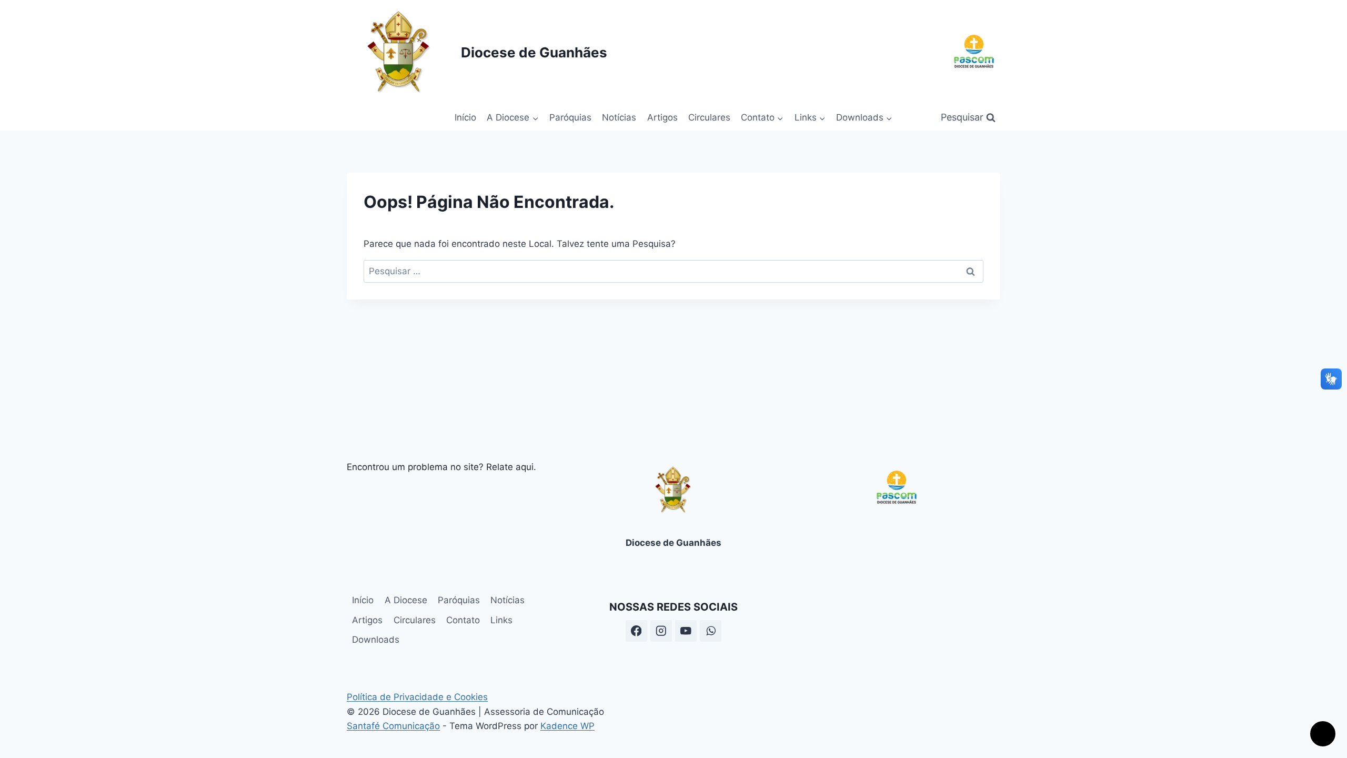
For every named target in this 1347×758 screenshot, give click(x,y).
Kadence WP (567, 726)
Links (501, 620)
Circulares (709, 117)
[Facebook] (636, 631)
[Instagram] (661, 631)
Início (465, 117)
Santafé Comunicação (393, 726)
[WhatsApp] (710, 631)
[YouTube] (686, 631)
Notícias (619, 117)
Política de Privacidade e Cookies (417, 697)
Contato (463, 620)
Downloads (375, 639)
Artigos (662, 117)
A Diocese (406, 600)
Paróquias (570, 117)
